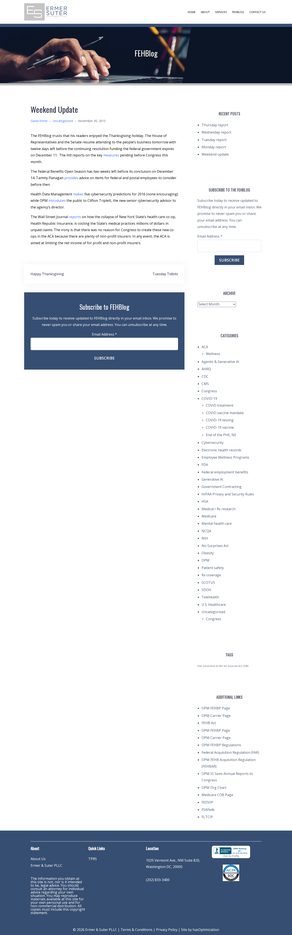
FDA (205, 464)
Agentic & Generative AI (220, 361)
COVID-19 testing (220, 420)
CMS (205, 383)
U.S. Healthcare (214, 604)
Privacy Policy (166, 929)
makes (78, 194)
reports (75, 216)
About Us (38, 858)
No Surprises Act (215, 545)
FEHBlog (238, 12)
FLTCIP (207, 817)
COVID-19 (209, 398)
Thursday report (215, 125)
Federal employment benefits (225, 472)
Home (192, 12)
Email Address (104, 334)
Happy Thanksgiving (47, 274)
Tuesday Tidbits (165, 274)
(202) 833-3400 (158, 879)
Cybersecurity (213, 442)
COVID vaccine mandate (225, 412)
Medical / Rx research (219, 509)
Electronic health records (221, 450)
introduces (57, 200)
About (205, 12)
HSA (205, 501)
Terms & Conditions (136, 929)
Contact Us (257, 12)
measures (111, 155)
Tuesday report (214, 139)
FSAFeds (208, 809)
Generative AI (212, 479)
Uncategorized (63, 121)
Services (221, 12)
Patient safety (213, 567)
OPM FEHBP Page (216, 708)
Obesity (208, 553)
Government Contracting (222, 486)
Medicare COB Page (217, 794)
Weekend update (215, 154)
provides (71, 177)
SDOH (206, 589)
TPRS (92, 858)
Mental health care (217, 523)
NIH (205, 538)
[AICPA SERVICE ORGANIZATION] (231, 872)
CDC (205, 376)
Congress (209, 391)
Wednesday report (216, 132)
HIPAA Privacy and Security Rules (228, 494)
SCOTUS (208, 582)
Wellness (213, 353)
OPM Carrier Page (216, 715)
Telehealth (210, 597)
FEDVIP (207, 802)
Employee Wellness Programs (225, 457)
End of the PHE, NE (221, 435)
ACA (205, 347)
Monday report (214, 147)
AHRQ (206, 369)
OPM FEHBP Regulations (221, 745)
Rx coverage (211, 575)
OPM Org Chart (214, 787)
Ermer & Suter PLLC (46, 865)
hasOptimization (206, 929)
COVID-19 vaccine (220, 427)
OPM (205, 560)
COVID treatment (219, 405)
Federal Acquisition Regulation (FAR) (230, 752)
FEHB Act (209, 723)
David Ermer (39, 121)
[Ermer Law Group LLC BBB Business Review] (231, 851)
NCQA (206, 531)
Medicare (209, 516)
